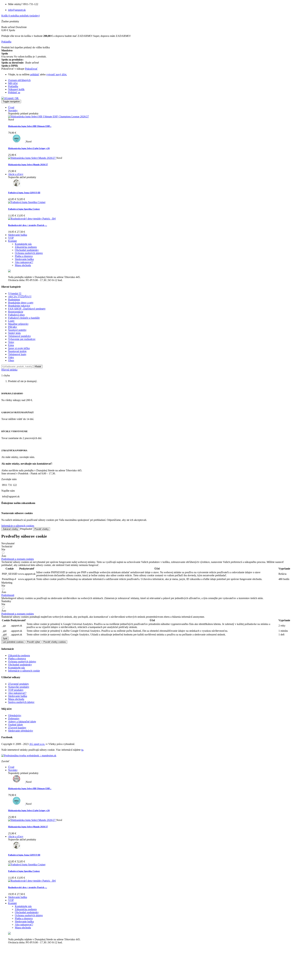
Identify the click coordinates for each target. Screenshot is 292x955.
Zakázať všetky (10, 529)
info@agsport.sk (17, 9)
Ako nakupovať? (17, 693)
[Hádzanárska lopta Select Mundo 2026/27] (32, 157)
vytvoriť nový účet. (56, 74)
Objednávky (14, 715)
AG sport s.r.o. (37, 744)
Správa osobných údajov (21, 702)
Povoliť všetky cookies (54, 642)
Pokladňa (13, 86)
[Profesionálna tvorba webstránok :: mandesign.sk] (28, 755)
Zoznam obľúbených (19, 80)
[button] (17, 559)
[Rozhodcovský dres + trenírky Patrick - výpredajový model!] (32, 218)
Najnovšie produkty (18, 686)
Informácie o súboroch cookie (24, 670)
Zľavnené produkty (18, 683)
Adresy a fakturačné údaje (22, 721)
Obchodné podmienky (20, 664)
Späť (5, 638)
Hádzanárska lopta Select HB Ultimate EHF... (29, 126)
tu (82, 749)
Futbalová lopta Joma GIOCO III (24, 192)
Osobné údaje (15, 724)
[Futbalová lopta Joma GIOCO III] (16, 186)
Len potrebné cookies (13, 642)
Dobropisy (13, 718)
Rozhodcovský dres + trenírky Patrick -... (27, 225)
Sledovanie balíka (17, 696)
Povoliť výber (33, 642)
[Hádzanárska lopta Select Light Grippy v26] (17, 141)
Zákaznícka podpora (19, 655)
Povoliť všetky (41, 529)
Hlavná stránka (9, 369)
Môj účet (13, 83)
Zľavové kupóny (17, 727)
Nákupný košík (16, 89)
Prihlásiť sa (14, 92)
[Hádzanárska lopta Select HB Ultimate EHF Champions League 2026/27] (48, 116)
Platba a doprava (17, 658)
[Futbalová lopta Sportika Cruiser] (26, 202)
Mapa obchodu (16, 699)
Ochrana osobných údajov (22, 661)
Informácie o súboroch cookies (17, 525)
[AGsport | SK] (10, 98)
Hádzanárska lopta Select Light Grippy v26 (29, 148)
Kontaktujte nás (16, 667)
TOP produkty (15, 689)
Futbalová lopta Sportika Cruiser (24, 209)
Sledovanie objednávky (20, 730)
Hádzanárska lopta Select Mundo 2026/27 (28, 164)
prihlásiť (34, 74)
